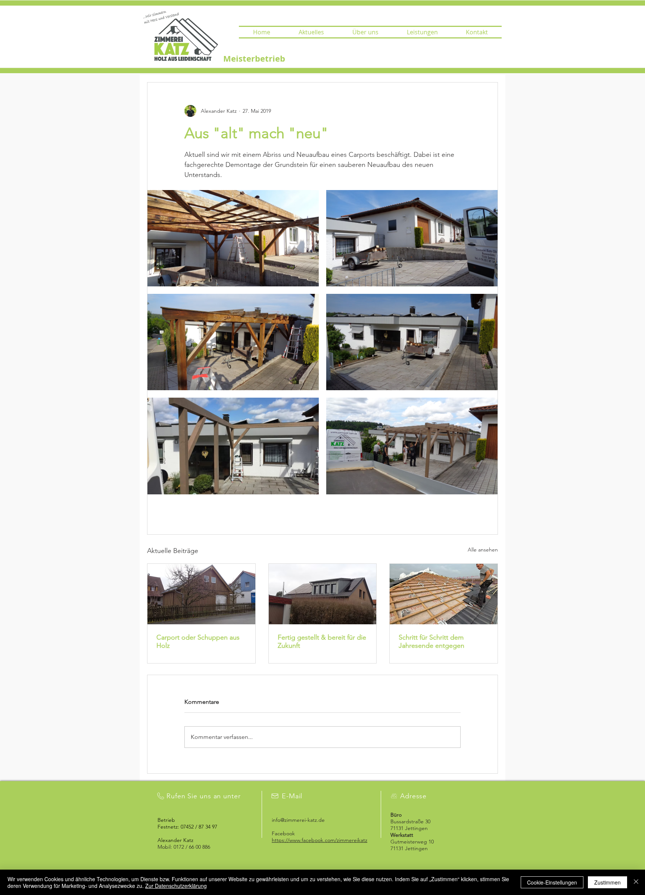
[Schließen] (636, 882)
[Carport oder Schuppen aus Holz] (201, 594)
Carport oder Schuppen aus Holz (198, 641)
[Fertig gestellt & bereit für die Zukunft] (323, 594)
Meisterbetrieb (254, 58)
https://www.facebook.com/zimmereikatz (319, 840)
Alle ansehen (483, 549)
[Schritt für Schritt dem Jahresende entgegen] (444, 594)
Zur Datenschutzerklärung (176, 885)
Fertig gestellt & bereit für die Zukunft (322, 641)
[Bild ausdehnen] (233, 238)
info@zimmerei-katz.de (298, 820)
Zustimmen (607, 882)
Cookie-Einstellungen (552, 882)
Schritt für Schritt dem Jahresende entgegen (431, 641)
